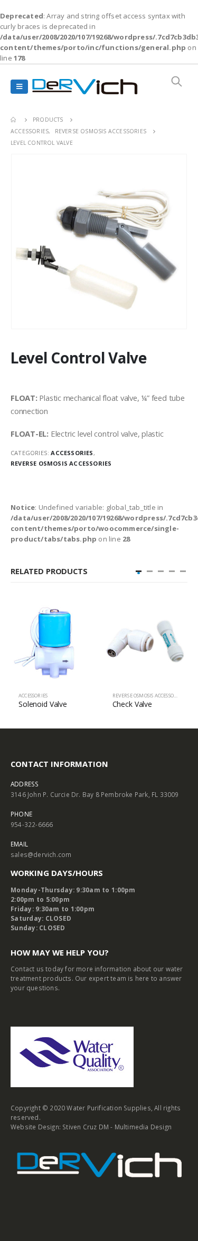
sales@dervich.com (41, 854)
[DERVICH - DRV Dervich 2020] (85, 87)
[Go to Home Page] (14, 119)
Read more (76, 617)
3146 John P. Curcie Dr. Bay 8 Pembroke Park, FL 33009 (95, 794)
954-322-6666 (32, 824)
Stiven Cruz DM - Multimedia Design (117, 1126)
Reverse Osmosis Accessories (61, 463)
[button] (138, 571)
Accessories (72, 453)
